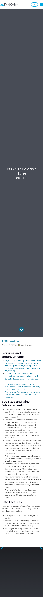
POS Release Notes (11, 341)
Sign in (34, 4)
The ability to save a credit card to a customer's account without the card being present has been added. (22, 386)
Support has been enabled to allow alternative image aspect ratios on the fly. (22, 374)
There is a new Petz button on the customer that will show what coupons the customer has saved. (22, 394)
